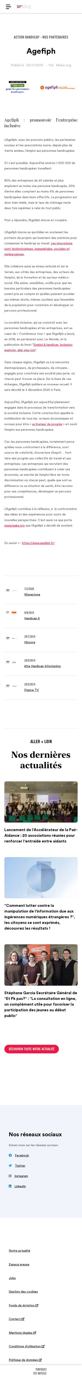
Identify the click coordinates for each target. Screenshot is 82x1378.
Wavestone (32, 594)
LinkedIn (20, 1186)
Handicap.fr (32, 618)
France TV (31, 690)
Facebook (22, 1155)
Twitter (20, 1165)
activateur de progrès (47, 424)
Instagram (21, 1176)
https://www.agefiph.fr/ (38, 543)
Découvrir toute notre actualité (31, 1049)
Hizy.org (29, 642)
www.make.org (14, 525)
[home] (24, 6)
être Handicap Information (42, 666)
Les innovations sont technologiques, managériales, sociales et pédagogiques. (38, 249)
